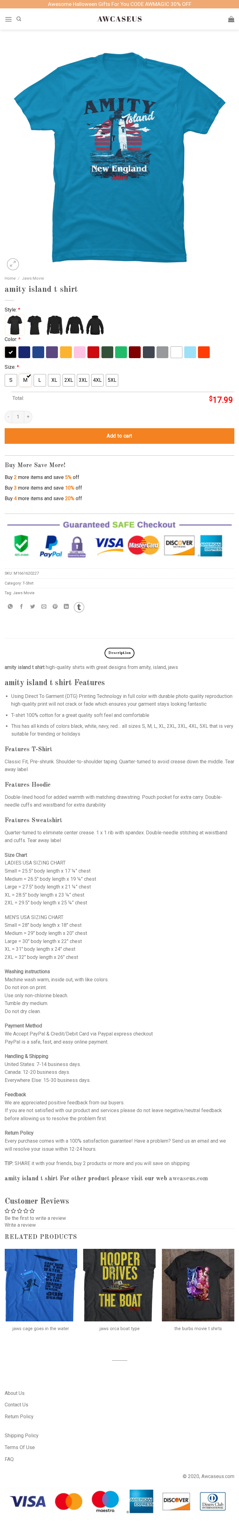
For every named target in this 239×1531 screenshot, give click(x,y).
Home (10, 278)
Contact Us (16, 1405)
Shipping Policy (22, 1436)
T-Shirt (28, 583)
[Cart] (231, 19)
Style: (12, 310)
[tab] (119, 653)
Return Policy (19, 1417)
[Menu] (8, 19)
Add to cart (119, 436)
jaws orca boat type (120, 1328)
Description (119, 653)
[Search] (18, 19)
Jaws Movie (33, 278)
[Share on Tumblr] (79, 607)
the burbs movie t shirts (198, 1328)
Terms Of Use (20, 1447)
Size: (12, 367)
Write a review (20, 1225)
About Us (15, 1393)
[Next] (234, 1299)
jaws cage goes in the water (40, 1328)
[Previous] (5, 1299)
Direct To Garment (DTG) (51, 696)
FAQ (9, 1459)
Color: (13, 339)
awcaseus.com (188, 1179)
